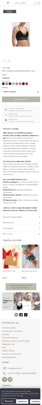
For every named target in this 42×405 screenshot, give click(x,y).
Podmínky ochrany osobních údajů (15, 341)
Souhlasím (36, 401)
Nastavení (9, 401)
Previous (4, 61)
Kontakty (5, 334)
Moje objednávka (9, 357)
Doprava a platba (9, 328)
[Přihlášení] (2, 2)
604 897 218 (13, 373)
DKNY (8, 68)
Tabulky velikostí (8, 351)
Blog (4, 347)
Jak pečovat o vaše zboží (12, 331)
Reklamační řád (8, 344)
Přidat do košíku (21, 99)
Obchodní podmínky (10, 338)
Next (9, 61)
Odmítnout (22, 401)
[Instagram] (10, 379)
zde (22, 396)
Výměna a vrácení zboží (11, 354)
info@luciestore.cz (23, 288)
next (39, 262)
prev (3, 262)
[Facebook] (4, 379)
